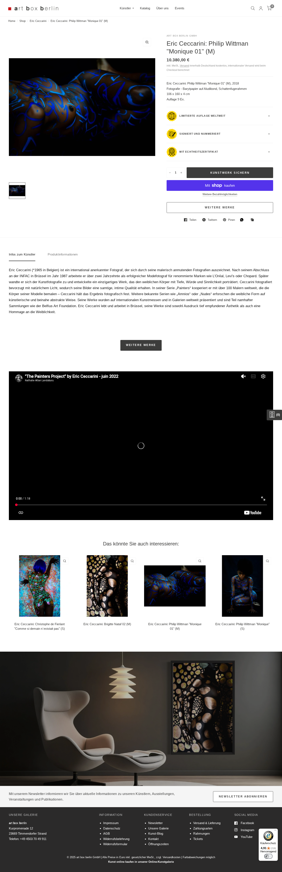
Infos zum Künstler (22, 254)
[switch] (268, 856)
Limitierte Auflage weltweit (202, 116)
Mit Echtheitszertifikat (198, 152)
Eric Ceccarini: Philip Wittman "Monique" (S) (242, 626)
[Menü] (275, 831)
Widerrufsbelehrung (116, 839)
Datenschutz (111, 828)
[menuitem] (127, 8)
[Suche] (253, 8)
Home (11, 21)
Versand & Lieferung (206, 823)
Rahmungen (201, 833)
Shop (22, 21)
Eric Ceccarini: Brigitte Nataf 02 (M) (107, 624)
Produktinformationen (63, 254)
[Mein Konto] (261, 8)
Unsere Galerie (158, 828)
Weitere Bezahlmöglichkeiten (220, 194)
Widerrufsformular (115, 844)
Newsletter (155, 823)
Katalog (145, 8)
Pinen (231, 219)
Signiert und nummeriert (199, 134)
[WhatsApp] (242, 219)
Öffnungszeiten (158, 844)
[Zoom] (147, 42)
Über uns (162, 8)
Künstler (125, 8)
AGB (106, 833)
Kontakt (153, 839)
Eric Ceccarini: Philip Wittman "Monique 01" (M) (174, 626)
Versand (184, 65)
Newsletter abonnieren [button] (243, 796)
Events (179, 8)
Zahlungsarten (202, 828)
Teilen (192, 219)
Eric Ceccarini (38, 21)
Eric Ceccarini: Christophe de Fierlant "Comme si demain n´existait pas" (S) (39, 626)
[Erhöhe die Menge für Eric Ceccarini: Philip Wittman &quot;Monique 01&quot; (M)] (181, 173)
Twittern (212, 219)
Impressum (111, 823)
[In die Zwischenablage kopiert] (253, 220)
